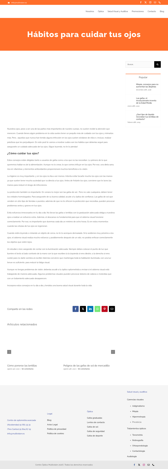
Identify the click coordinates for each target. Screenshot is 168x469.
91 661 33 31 (25, 425)
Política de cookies (55, 433)
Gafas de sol (92, 427)
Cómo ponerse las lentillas (22, 365)
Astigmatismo (138, 406)
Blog (49, 420)
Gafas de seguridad (95, 431)
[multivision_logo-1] (18, 10)
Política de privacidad (56, 429)
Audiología (132, 456)
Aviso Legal (52, 424)
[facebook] (141, 2)
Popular (143, 77)
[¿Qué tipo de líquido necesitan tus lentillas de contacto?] (131, 115)
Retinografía (137, 440)
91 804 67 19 (25, 429)
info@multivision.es (16, 433)
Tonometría (137, 435)
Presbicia (136, 422)
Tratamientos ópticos (136, 428)
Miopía (135, 411)
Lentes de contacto (96, 422)
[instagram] (150, 2)
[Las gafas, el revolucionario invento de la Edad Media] (131, 99)
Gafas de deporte (95, 436)
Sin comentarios (27, 369)
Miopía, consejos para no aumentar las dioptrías (147, 85)
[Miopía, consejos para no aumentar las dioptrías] (131, 85)
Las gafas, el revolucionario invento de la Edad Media (146, 100)
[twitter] (146, 2)
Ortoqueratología (140, 446)
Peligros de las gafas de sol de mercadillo (86, 365)
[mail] (155, 2)
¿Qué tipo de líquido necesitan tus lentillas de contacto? (147, 116)
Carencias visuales (135, 399)
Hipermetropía (138, 417)
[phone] (160, 2)
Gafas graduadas (94, 418)
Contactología (138, 451)
